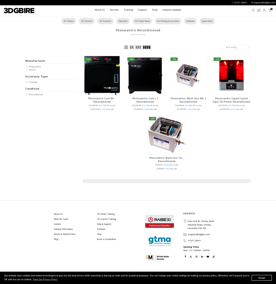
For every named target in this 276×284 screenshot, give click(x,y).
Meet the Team (61, 219)
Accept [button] (261, 278)
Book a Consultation (106, 239)
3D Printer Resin (142, 21)
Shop (155, 10)
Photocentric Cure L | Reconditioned (145, 100)
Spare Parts (207, 21)
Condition (32, 88)
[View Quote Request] (258, 11)
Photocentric (35, 66)
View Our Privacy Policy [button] (45, 279)
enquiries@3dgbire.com (264, 2)
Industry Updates (172, 10)
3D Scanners (105, 21)
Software (190, 21)
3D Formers (86, 21)
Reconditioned (36, 94)
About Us (100, 10)
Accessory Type (36, 76)
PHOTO (32, 70)
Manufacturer (35, 60)
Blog (56, 239)
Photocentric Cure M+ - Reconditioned (102, 100)
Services (114, 10)
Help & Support (104, 224)
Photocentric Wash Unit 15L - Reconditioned (166, 159)
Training (128, 10)
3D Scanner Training (106, 219)
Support (142, 10)
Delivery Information (63, 229)
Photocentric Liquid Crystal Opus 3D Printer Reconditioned (231, 100)
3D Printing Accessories (168, 21)
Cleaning (33, 82)
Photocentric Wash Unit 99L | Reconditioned (188, 100)
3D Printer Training (106, 214)
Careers (57, 224)
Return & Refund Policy (64, 234)
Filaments (123, 21)
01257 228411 (241, 2)
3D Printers (68, 21)
